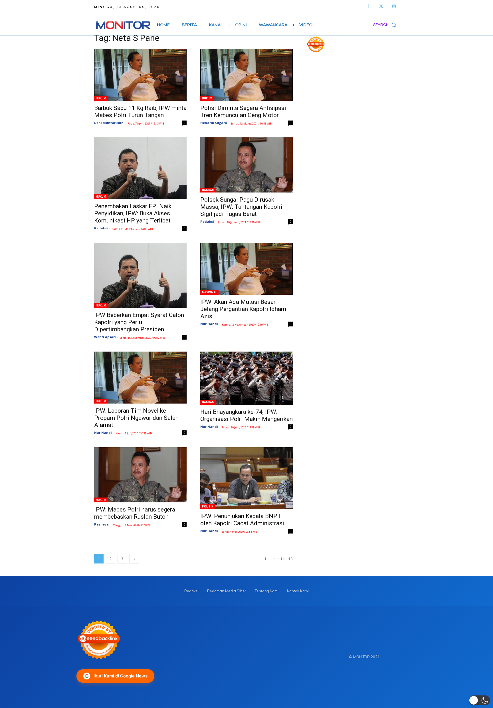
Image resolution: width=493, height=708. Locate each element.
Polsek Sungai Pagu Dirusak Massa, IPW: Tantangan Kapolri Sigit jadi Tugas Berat (241, 206)
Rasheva (101, 524)
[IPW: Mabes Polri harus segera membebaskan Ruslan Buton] (140, 474)
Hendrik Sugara (213, 123)
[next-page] (134, 558)
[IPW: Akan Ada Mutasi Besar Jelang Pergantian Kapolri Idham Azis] (246, 269)
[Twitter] (381, 6)
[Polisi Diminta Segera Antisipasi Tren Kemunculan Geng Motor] (246, 75)
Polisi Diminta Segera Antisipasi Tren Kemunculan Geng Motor (243, 112)
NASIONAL (209, 292)
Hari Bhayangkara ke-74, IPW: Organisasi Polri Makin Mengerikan (246, 415)
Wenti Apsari (105, 337)
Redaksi (101, 228)
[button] (386, 25)
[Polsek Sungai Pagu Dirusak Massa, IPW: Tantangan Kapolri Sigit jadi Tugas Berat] (246, 164)
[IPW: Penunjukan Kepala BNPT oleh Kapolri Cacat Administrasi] (246, 478)
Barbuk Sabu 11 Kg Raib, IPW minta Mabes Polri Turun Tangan (140, 112)
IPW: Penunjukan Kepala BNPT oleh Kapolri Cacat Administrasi (242, 520)
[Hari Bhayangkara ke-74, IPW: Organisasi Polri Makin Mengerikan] (246, 378)
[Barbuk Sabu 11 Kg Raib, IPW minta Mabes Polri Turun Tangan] (140, 75)
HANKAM (208, 190)
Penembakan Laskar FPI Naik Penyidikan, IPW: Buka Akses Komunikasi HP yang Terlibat (132, 213)
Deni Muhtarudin (109, 123)
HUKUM (101, 98)
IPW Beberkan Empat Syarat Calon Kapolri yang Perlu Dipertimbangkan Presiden (139, 322)
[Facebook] (368, 6)
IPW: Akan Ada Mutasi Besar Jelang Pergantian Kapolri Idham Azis (243, 309)
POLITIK (207, 506)
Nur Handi (209, 324)
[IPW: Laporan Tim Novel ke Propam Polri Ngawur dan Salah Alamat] (140, 378)
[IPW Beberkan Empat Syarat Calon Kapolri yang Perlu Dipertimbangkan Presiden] (140, 275)
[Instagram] (394, 6)
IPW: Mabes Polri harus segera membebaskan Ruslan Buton (134, 513)
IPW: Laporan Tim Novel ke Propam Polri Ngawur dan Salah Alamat (136, 417)
